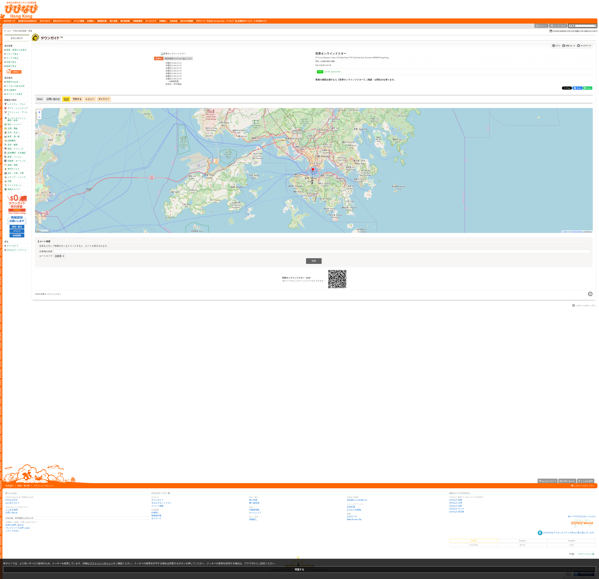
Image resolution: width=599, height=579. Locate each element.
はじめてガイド (12, 503)
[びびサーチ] (9, 21)
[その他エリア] (260, 21)
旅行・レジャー (14, 124)
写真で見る (11, 62)
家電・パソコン (14, 157)
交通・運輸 (12, 128)
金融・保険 (12, 165)
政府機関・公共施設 (16, 153)
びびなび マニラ (456, 509)
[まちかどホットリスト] (61, 21)
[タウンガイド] (44, 21)
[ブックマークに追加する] (584, 45)
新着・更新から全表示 (16, 50)
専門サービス (13, 169)
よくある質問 (11, 510)
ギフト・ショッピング (17, 108)
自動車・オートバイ (16, 161)
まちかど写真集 (354, 510)
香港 (30, 31)
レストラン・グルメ (16, 104)
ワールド (7, 31)
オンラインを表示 (14, 94)
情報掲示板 (156, 515)
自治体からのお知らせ (357, 500)
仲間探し (253, 519)
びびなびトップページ (16, 250)
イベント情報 (157, 506)
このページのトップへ (584, 486)
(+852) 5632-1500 (327, 61)
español (571, 541)
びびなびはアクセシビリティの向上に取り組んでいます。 (569, 532)
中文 (572, 545)
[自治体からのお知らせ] (27, 21)
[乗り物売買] (124, 21)
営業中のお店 (12, 82)
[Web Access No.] (216, 21)
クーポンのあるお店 (15, 86)
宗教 (9, 181)
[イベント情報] (78, 21)
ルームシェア (255, 512)
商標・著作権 (23, 486)
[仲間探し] (162, 21)
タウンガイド (17, 38)
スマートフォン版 (586, 554)
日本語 (473, 541)
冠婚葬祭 (11, 141)
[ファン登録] (556, 45)
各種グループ (13, 189)
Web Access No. (354, 519)
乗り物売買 (254, 503)
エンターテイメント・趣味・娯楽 (17, 119)
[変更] (590, 294)
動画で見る (11, 66)
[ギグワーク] (200, 21)
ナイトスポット (14, 185)
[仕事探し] (89, 21)
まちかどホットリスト (161, 503)
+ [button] (39, 112)
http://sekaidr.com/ (322, 65)
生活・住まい (13, 132)
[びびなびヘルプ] (230, 21)
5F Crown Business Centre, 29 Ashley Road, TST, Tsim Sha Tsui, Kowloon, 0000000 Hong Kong (352, 58)
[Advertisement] (16, 303)
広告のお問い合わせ (14, 525)
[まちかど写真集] (186, 21)
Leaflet (564, 231)
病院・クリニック (15, 149)
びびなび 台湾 (455, 503)
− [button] (39, 117)
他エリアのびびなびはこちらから (582, 516)
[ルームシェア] (150, 21)
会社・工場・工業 (15, 173)
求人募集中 (11, 90)
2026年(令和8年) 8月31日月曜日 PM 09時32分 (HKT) (575, 31)
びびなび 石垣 (455, 506)
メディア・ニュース (16, 177)
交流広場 (351, 507)
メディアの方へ (12, 531)
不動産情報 (254, 510)
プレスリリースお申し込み (17, 528)
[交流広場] (172, 21)
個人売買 (253, 500)
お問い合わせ (11, 512)
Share (579, 88)
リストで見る (12, 54)
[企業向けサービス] (243, 21)
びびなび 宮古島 (456, 511)
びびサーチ (352, 516)
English (522, 541)
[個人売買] (112, 21)
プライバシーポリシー (44, 486)
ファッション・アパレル (17, 113)
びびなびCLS (11, 500)
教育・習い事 (13, 137)
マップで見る (12, 58)
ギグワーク (156, 518)
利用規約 (9, 486)
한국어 (522, 545)
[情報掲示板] (101, 21)
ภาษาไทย (473, 545)
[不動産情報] (136, 21)
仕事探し (155, 512)
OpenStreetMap (576, 231)
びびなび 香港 (455, 500)
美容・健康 (12, 145)
